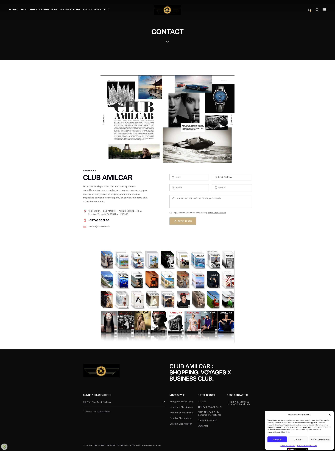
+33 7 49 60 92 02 (239, 401)
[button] (329, 414)
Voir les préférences (320, 439)
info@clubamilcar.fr (240, 404)
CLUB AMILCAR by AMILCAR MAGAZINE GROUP (105, 445)
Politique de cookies (287, 446)
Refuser (298, 439)
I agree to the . (98, 411)
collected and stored (217, 213)
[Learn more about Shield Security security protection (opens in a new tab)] (4, 447)
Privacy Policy (104, 411)
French (292, 449)
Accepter (277, 439)
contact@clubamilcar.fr (99, 226)
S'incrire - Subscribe (164, 402)
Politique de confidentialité (307, 446)
